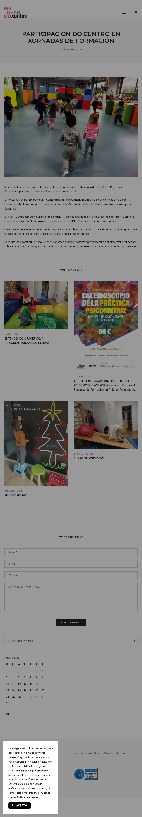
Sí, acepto (19, 805)
